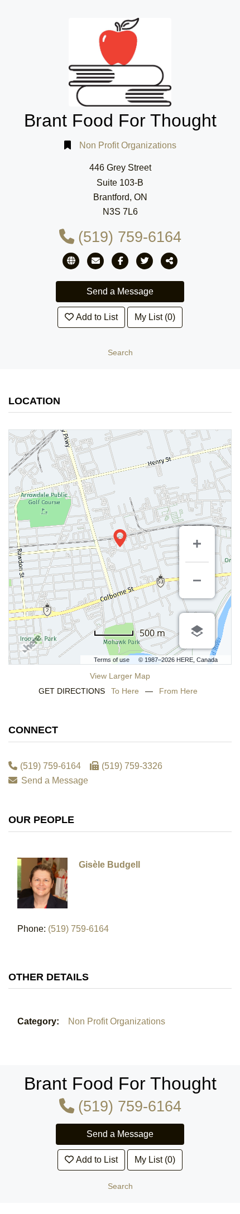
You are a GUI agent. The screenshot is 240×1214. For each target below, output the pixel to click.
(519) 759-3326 (132, 766)
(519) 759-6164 (129, 236)
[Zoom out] (197, 580)
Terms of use (111, 659)
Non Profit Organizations (127, 145)
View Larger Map (120, 675)
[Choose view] (197, 631)
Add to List (97, 317)
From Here (178, 690)
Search (120, 353)
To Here (125, 690)
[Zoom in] (197, 544)
